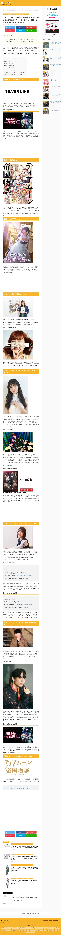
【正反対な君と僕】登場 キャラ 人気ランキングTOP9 (55, 80)
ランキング (37, 928)
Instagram (37, 913)
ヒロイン (21, 928)
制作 (48, 928)
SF (3, 927)
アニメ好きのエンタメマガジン (6, 922)
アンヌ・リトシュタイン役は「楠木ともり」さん (14, 70)
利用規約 (50, 920)
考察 (55, 930)
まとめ (25, 927)
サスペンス (3, 928)
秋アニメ (44, 930)
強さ (27, 930)
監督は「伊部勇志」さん (9, 65)
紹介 (48, 930)
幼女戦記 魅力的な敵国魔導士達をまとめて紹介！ (55, 65)
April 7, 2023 (25, 578)
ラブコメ (32, 928)
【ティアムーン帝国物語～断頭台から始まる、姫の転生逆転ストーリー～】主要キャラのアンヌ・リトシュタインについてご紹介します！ (24, 882)
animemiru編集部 (16, 895)
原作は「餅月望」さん (8, 63)
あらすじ (7, 927)
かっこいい (12, 927)
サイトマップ (45, 920)
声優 (14, 930)
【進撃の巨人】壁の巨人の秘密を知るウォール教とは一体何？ (55, 109)
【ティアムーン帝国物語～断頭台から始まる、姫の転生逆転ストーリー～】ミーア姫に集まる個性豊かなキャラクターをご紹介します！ (24, 858)
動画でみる (52, 928)
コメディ (56, 927)
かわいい (16, 927)
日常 (29, 930)
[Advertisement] (21, 148)
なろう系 (21, 927)
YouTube (23, 913)
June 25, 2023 (26, 607)
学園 (17, 930)
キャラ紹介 (48, 927)
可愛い (3, 930)
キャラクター (42, 927)
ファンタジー (27, 928)
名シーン (7, 930)
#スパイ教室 (7, 599)
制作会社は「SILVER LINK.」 (10, 61)
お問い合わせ (55, 920)
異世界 (36, 930)
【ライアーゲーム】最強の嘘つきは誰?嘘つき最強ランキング (55, 50)
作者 (45, 928)
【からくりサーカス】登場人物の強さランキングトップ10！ (55, 58)
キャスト (33, 927)
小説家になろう (22, 930)
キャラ (37, 927)
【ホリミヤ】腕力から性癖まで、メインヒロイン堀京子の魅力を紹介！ (55, 88)
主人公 (41, 928)
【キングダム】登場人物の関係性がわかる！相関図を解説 (55, 43)
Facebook (32, 913)
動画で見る (57, 928)
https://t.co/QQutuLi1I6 (28, 604)
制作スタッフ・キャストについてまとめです (13, 74)
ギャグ (52, 927)
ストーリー (9, 928)
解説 (57, 930)
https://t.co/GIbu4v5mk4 (27, 575)
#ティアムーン (19, 575)
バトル (18, 928)
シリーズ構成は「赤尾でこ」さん (10, 67)
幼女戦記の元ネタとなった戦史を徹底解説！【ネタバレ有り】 (55, 102)
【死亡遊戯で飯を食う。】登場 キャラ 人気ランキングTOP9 (55, 72)
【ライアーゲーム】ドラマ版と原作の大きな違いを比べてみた (55, 95)
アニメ (29, 927)
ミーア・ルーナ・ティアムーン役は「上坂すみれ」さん (15, 69)
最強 (32, 930)
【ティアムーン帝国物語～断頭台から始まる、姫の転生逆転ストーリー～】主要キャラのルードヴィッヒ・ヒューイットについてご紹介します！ (24, 868)
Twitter (28, 913)
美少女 (51, 930)
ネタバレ (13, 928)
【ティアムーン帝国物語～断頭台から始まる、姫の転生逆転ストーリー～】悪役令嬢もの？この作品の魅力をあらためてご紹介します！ (24, 848)
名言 (11, 930)
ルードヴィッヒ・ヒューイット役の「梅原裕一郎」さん (15, 72)
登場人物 (40, 930)
